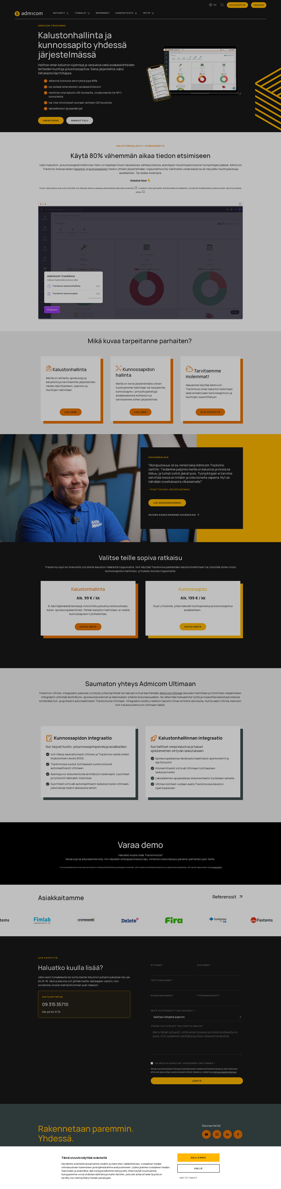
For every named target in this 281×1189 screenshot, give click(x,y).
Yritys (146, 13)
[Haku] (222, 5)
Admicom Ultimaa (171, 693)
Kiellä (198, 1168)
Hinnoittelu (79, 120)
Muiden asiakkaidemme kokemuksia (172, 514)
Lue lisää (71, 412)
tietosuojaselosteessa (224, 1072)
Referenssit (103, 13)
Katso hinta (88, 626)
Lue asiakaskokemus (167, 502)
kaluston (79, 169)
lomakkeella (217, 867)
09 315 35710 (55, 1004)
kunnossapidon (98, 169)
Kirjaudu (258, 5)
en (215, 4)
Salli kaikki (198, 1157)
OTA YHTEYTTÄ (210, 412)
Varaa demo (51, 120)
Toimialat (80, 13)
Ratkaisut (59, 13)
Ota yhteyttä (237, 5)
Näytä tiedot (188, 1177)
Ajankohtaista (124, 13)
